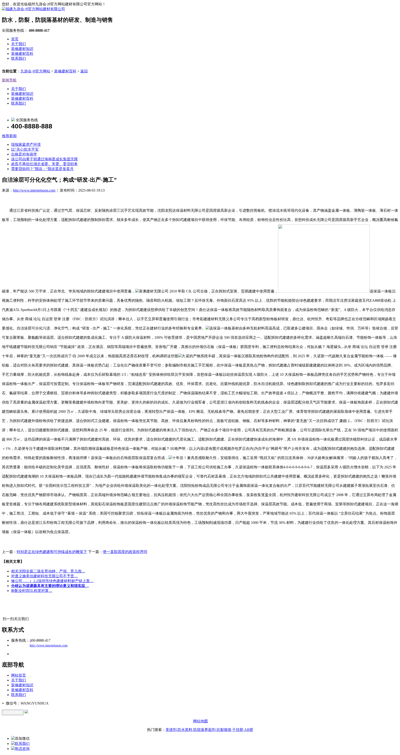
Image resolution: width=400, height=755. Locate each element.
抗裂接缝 (223, 730)
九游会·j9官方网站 (35, 71)
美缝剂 (171, 730)
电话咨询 (22, 749)
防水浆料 (185, 730)
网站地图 (200, 721)
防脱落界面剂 (204, 730)
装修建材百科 (22, 54)
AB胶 (248, 730)
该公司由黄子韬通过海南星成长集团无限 (44, 159)
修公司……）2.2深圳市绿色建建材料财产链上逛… (52, 581)
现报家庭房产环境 (26, 144)
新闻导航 (9, 80)
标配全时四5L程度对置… (31, 591)
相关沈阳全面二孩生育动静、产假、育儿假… (48, 571)
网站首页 (18, 675)
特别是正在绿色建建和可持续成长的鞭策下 (52, 552)
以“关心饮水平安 (25, 149)
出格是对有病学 (24, 154)
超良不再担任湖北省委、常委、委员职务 (44, 164)
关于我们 (18, 44)
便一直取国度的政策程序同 (125, 552)
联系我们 (18, 58)
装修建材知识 (22, 49)
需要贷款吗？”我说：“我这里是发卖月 (42, 169)
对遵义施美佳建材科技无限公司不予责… (44, 576)
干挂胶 (237, 730)
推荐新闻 (9, 136)
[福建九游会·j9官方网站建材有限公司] (33, 9)
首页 (15, 39)
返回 (84, 71)
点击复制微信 (13, 712)
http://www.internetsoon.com (34, 190)
